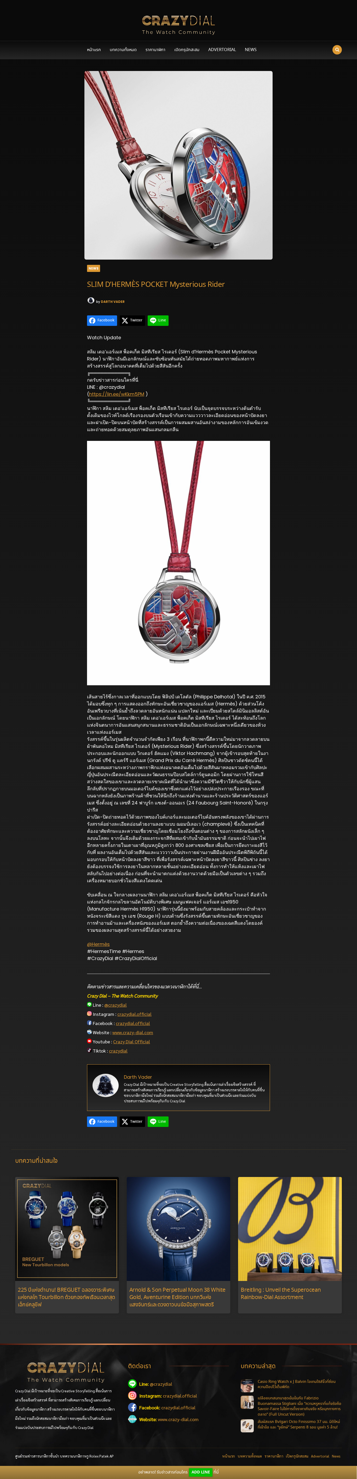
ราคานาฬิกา (155, 50)
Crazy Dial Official (131, 1041)
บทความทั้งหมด (123, 50)
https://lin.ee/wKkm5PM (116, 394)
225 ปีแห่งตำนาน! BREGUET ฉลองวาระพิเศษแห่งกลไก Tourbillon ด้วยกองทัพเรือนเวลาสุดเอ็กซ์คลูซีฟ (66, 1297)
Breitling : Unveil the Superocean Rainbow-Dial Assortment (281, 1294)
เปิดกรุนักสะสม (186, 50)
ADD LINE (201, 1472)
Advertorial (222, 50)
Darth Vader (113, 301)
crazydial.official (134, 1014)
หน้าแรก (94, 50)
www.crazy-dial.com (132, 1032)
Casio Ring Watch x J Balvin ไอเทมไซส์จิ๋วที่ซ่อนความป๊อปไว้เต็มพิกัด (297, 1384)
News (251, 50)
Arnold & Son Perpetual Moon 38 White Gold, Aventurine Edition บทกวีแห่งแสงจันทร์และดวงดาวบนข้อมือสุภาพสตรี (177, 1297)
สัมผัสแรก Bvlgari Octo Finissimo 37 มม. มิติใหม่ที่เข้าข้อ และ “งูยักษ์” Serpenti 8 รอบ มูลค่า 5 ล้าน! (299, 1424)
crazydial (118, 1051)
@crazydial (115, 1005)
